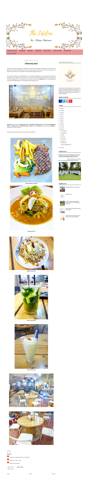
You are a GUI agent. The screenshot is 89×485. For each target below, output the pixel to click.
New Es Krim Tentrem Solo (66, 144)
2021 (61, 118)
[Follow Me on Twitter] (63, 101)
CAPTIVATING (22, 50)
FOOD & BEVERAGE (11, 53)
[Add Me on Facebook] (60, 101)
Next (8, 473)
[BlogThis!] (18, 467)
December (63, 130)
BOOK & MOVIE (47, 50)
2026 (61, 108)
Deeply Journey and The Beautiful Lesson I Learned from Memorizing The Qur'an (73, 202)
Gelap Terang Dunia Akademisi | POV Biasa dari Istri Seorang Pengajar (73, 216)
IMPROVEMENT (67, 50)
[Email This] (17, 467)
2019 (61, 123)
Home (30, 473)
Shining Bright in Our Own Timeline (72, 187)
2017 (61, 127)
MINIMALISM (38, 50)
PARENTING (30, 50)
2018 (61, 125)
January (63, 141)
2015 (61, 147)
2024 (61, 112)
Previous (53, 473)
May (62, 135)
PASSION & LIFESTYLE (12, 50)
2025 (61, 110)
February (63, 139)
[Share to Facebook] (21, 467)
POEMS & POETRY (57, 50)
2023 (61, 114)
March (62, 137)
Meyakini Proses (69, 194)
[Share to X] (20, 467)
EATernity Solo (64, 142)
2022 (61, 116)
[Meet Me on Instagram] (67, 101)
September (63, 133)
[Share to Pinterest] (22, 467)
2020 (61, 120)
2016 (61, 129)
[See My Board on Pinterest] (70, 101)
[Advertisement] (41, 9)
